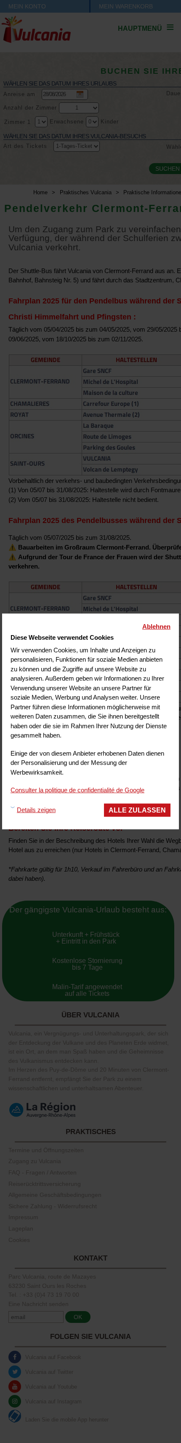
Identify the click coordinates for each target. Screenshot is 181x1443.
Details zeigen (36, 809)
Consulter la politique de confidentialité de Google (77, 790)
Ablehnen (156, 626)
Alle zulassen (137, 809)
